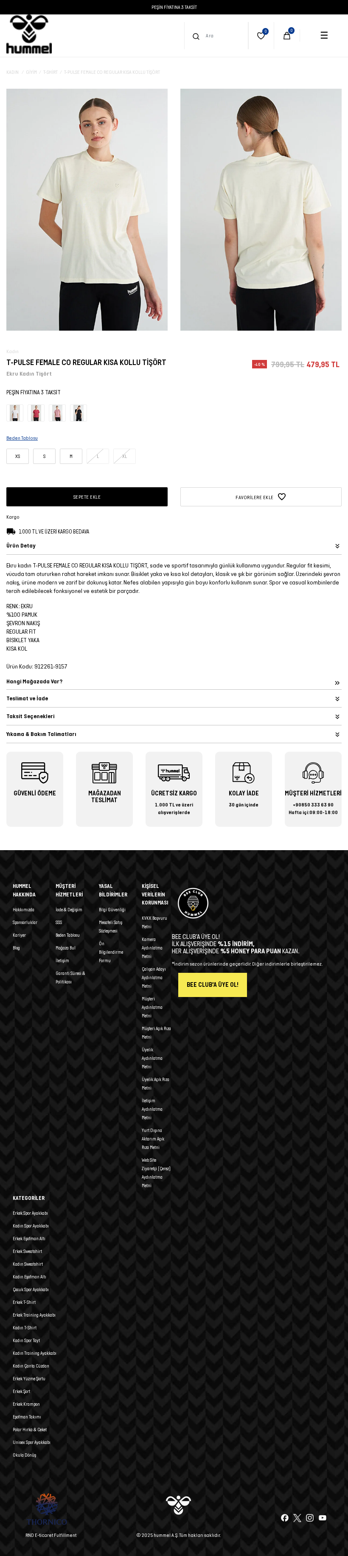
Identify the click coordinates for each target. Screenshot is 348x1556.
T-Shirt (50, 72)
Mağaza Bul (66, 947)
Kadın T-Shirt (24, 1327)
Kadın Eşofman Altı (29, 1276)
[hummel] (29, 33)
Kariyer (19, 935)
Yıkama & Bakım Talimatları (41, 734)
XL (124, 456)
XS (17, 456)
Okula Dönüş (24, 1455)
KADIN (13, 72)
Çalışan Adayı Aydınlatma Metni (154, 977)
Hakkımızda (23, 909)
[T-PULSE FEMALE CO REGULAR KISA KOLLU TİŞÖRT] (15, 412)
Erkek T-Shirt (24, 1302)
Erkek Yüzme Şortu (29, 1378)
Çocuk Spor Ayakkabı (31, 1289)
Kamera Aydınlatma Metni (152, 948)
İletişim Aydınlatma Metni (152, 1109)
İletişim (62, 960)
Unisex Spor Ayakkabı (32, 1442)
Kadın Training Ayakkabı (34, 1353)
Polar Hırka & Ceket (30, 1429)
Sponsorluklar (25, 922)
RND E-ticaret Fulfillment (50, 1535)
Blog (16, 947)
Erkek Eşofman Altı (29, 1238)
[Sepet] (287, 35)
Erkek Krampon (26, 1404)
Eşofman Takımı (27, 1416)
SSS (59, 922)
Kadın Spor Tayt (26, 1340)
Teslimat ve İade (27, 698)
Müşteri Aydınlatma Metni (152, 1007)
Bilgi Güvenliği (112, 909)
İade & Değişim (69, 909)
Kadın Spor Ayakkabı (31, 1225)
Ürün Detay (20, 545)
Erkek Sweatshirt (27, 1251)
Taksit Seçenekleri (30, 716)
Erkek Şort (21, 1391)
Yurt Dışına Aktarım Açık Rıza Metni (153, 1139)
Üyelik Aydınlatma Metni (152, 1058)
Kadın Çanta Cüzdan (31, 1365)
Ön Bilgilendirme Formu (111, 952)
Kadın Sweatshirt (28, 1264)
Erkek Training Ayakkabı (34, 1314)
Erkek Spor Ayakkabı (30, 1213)
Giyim (31, 72)
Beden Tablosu (68, 935)
